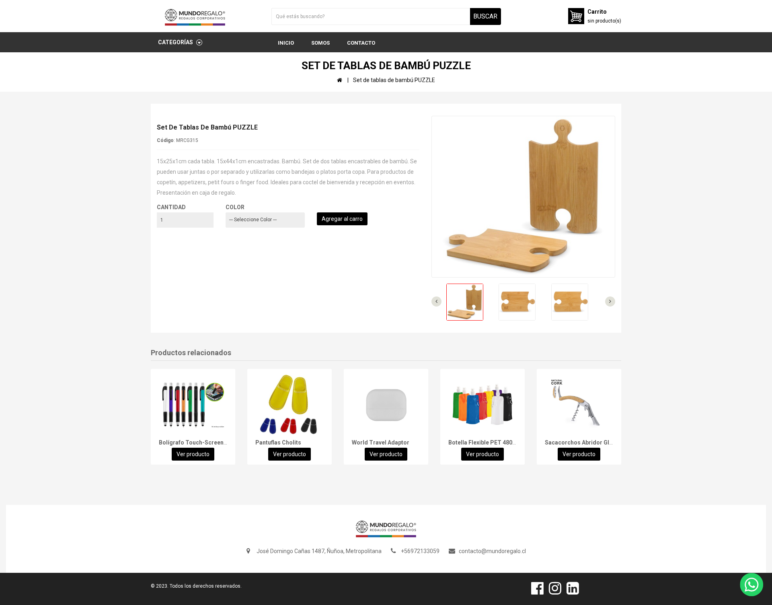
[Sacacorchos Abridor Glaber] (579, 405)
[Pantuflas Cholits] (289, 405)
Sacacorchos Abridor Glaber (583, 442)
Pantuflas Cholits (278, 442)
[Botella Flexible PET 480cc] (482, 405)
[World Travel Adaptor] (386, 405)
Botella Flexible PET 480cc (483, 442)
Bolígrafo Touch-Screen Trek (198, 442)
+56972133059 (420, 551)
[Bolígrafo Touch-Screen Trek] (193, 405)
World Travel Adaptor (380, 442)
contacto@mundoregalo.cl (492, 551)
